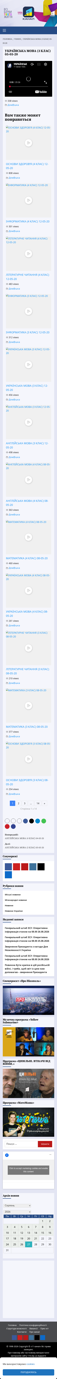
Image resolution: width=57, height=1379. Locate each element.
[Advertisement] (28, 1289)
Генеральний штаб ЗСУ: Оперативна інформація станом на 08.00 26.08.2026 (27, 930)
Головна (12, 1325)
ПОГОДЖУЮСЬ (28, 1372)
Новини (9, 905)
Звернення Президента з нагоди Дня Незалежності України (26, 948)
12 (21, 1232)
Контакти (22, 1331)
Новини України (14, 910)
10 (7, 1232)
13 (28, 1232)
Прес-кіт (44, 1328)
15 (42, 1232)
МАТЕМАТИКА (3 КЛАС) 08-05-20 (27, 727)
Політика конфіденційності (33, 1325)
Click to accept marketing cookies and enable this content (28, 1170)
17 (7, 1238)
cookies (30, 1364)
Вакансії (33, 1328)
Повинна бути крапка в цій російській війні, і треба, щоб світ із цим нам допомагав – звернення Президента (27, 969)
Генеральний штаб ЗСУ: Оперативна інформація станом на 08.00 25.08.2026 (27, 939)
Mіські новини (13, 894)
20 (28, 1238)
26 (21, 1244)
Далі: (24, 846)
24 (7, 1244)
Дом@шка (13, 104)
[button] (5, 30)
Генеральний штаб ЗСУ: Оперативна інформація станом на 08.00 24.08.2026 (27, 957)
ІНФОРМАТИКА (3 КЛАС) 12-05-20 (27, 332)
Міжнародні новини (16, 900)
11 (14, 1232)
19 (21, 1238)
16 (49, 1232)
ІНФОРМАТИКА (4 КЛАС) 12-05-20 (27, 221)
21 (35, 1238)
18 (14, 1238)
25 (14, 1244)
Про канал (34, 1331)
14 (38, 803)
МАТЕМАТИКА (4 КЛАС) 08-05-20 (27, 558)
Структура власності (16, 1328)
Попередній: (24, 836)
